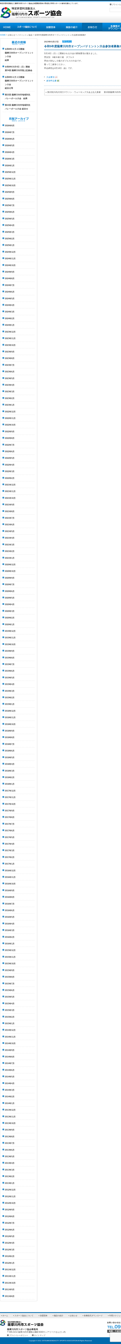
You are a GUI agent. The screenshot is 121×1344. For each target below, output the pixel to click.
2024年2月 (9, 318)
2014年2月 (9, 1096)
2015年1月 (9, 1023)
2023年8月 (9, 358)
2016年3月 (9, 930)
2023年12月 (10, 332)
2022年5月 (9, 458)
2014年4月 (9, 1083)
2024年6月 (9, 292)
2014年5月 (9, 1076)
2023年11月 (10, 338)
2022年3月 (9, 471)
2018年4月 (9, 764)
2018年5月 (9, 757)
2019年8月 (9, 658)
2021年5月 (9, 531)
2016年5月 (9, 917)
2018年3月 (9, 771)
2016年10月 (10, 884)
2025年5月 (9, 219)
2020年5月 (9, 598)
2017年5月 (9, 837)
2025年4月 (9, 225)
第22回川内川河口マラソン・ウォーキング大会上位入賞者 (74, 92)
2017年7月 (9, 824)
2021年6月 (9, 524)
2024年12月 (10, 252)
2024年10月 (10, 265)
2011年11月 (10, 1276)
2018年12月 (10, 711)
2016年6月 (9, 910)
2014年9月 (9, 1050)
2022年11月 (10, 418)
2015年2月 (9, 1017)
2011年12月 (10, 1269)
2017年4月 (9, 844)
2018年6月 (9, 751)
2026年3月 (9, 159)
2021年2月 (9, 551)
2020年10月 (10, 571)
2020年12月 (10, 564)
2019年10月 (10, 644)
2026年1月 (9, 165)
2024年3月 (9, 312)
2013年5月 (9, 1156)
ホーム (5, 1316)
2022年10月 (10, 425)
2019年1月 (9, 704)
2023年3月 (9, 391)
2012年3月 (9, 1249)
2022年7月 (9, 445)
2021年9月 (9, 504)
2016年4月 (9, 924)
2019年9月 (9, 651)
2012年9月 (9, 1209)
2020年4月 (9, 604)
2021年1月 (9, 558)
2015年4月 (9, 1003)
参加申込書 (51, 81)
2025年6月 (9, 212)
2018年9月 (9, 731)
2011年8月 (9, 1296)
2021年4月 (9, 538)
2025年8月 (9, 199)
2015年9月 (9, 970)
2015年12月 (10, 950)
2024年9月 (9, 272)
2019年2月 (9, 697)
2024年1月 (9, 325)
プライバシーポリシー (18, 1335)
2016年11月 (10, 877)
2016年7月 (9, 904)
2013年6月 (9, 1150)
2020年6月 (9, 591)
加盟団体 (50, 27)
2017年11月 (10, 797)
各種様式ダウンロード (93, 1316)
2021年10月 (10, 498)
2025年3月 (9, 232)
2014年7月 (9, 1063)
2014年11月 (10, 1037)
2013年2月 (9, 1176)
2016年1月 (9, 943)
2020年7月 (9, 584)
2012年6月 (9, 1230)
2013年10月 (10, 1123)
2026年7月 (9, 132)
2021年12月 (10, 485)
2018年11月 (10, 717)
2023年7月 (9, 365)
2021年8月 (9, 511)
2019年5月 (9, 677)
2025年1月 (9, 245)
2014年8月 (9, 1057)
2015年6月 (9, 990)
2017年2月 (9, 857)
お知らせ (92, 27)
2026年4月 (9, 152)
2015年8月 (9, 977)
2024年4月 (9, 305)
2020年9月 (9, 578)
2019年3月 (9, 691)
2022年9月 (9, 431)
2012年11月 (10, 1196)
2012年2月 (9, 1256)
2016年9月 (9, 890)
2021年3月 (9, 544)
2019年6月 (9, 671)
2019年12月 (10, 631)
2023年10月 (10, 345)
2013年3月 (9, 1170)
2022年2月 (9, 478)
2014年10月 (10, 1043)
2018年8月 (9, 737)
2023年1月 (9, 405)
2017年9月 (9, 810)
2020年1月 (9, 624)
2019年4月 (9, 684)
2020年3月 (9, 611)
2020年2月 (9, 618)
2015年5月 (9, 997)
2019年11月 (10, 637)
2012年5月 (9, 1236)
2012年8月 (9, 1216)
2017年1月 (9, 864)
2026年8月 (9, 125)
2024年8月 (9, 278)
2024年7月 (9, 285)
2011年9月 (9, 1289)
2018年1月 (9, 784)
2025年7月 (9, 205)
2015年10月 (10, 963)
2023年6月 (9, 371)
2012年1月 (9, 1263)
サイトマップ (39, 1335)
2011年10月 (10, 1283)
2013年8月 (9, 1136)
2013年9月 (9, 1130)
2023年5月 (9, 378)
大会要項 (50, 77)
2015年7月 (9, 983)
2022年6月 (9, 451)
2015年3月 (9, 1010)
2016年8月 (9, 897)
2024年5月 (9, 298)
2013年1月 (9, 1183)
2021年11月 (10, 491)
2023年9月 (9, 352)
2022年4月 (9, 465)
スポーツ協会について (27, 27)
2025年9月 (9, 192)
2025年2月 (9, 238)
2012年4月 (9, 1243)
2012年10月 (10, 1203)
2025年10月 (10, 185)
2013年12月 (10, 1110)
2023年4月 (9, 385)
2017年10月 (10, 804)
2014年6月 (9, 1070)
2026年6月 (9, 139)
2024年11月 (10, 258)
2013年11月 (10, 1116)
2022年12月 (10, 411)
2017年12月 (10, 791)
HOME (7, 27)
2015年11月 (10, 957)
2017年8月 (9, 817)
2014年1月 (9, 1103)
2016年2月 (9, 937)
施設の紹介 (71, 27)
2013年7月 (9, 1143)
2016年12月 (10, 870)
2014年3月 (9, 1090)
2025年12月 (10, 172)
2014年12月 (10, 1030)
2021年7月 (9, 518)
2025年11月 (10, 179)
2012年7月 (9, 1223)
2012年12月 (10, 1190)
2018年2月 (9, 777)
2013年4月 (9, 1163)
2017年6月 (9, 830)
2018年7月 (9, 744)
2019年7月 (9, 664)
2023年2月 (9, 398)
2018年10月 (10, 724)
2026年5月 (9, 145)
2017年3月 (9, 850)
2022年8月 (9, 438)
